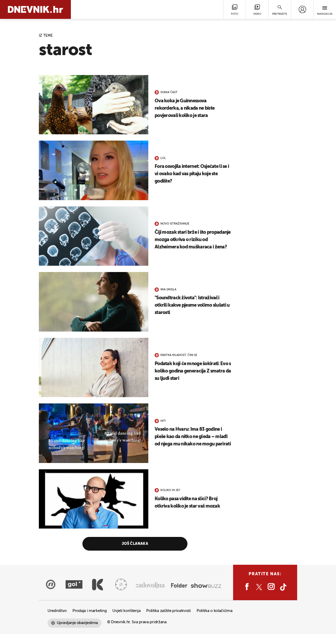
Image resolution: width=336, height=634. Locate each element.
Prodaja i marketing (89, 611)
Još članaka (135, 544)
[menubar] (302, 9)
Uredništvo (57, 611)
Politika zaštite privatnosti (168, 611)
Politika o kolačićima (215, 611)
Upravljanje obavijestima (77, 623)
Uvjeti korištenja (126, 611)
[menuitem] (302, 9)
